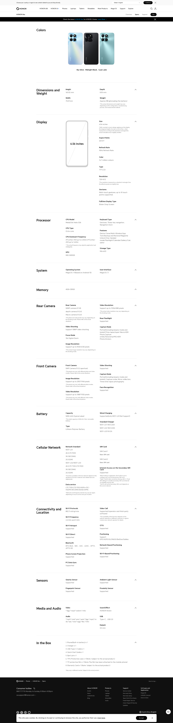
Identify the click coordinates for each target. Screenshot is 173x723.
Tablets (81, 8)
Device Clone (144, 697)
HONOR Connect (145, 695)
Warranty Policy (127, 693)
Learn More (101, 19)
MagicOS (114, 8)
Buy (153, 14)
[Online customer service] (168, 711)
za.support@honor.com (25, 695)
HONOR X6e (79, 19)
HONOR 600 (44, 8)
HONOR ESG (91, 695)
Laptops (73, 8)
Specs (137, 14)
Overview (129, 14)
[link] (17, 712)
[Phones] (68, 8)
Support (122, 8)
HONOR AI (54, 8)
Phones (64, 8)
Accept (141, 718)
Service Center (127, 691)
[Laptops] (77, 8)
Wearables (91, 8)
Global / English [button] (118, 2)
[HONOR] (21, 681)
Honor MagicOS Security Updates (130, 704)
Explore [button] (130, 8)
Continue (148, 2)
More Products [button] (103, 8)
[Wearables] (95, 8)
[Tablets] (85, 8)
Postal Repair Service (129, 700)
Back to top (152, 681)
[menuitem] (136, 90)
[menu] (155, 8)
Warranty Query (127, 695)
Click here (101, 718)
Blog (88, 698)
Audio (106, 700)
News (89, 693)
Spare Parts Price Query (129, 698)
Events (89, 691)
